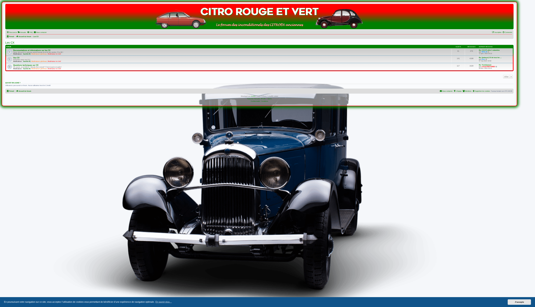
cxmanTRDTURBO (488, 66)
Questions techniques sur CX (25, 65)
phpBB (253, 96)
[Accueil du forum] (259, 17)
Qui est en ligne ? (12, 83)
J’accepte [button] (519, 302)
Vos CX (16, 58)
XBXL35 (484, 52)
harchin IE (27, 54)
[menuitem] (22, 32)
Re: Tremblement (485, 65)
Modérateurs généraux (39, 54)
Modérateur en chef (54, 54)
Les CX (9, 42)
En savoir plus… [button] (163, 302)
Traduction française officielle (256, 98)
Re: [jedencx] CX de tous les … (490, 57)
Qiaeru (270, 98)
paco (483, 59)
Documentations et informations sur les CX (31, 50)
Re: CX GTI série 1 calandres (489, 50)
